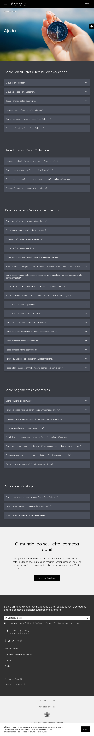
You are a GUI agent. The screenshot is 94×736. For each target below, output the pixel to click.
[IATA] (47, 714)
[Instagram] (13, 640)
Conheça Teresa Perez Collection (19, 654)
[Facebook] (5, 640)
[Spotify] (21, 640)
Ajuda (7, 666)
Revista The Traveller (13, 684)
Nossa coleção (11, 648)
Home (6, 11)
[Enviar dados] (87, 618)
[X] (9, 640)
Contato (8, 660)
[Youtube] (17, 640)
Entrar (86, 4)
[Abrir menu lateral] (5, 4)
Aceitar (86, 729)
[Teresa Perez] (18, 4)
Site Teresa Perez (12, 679)
